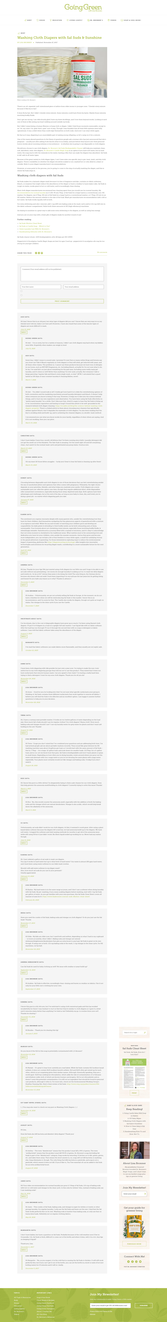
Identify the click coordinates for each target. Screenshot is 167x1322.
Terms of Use (106, 683)
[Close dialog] (119, 644)
